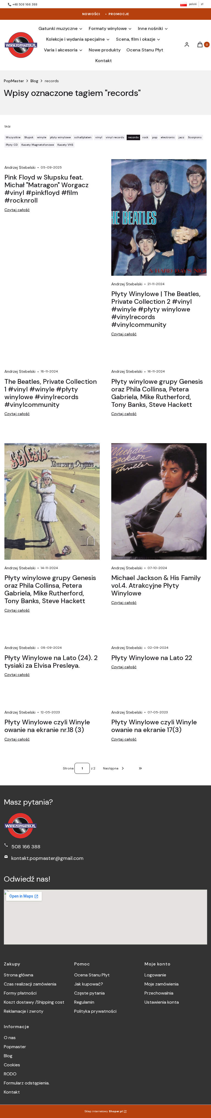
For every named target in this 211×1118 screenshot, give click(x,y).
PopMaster (14, 80)
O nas (10, 1037)
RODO (10, 1074)
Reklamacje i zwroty (23, 1011)
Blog (34, 80)
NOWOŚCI (91, 14)
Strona (68, 768)
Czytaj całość (17, 209)
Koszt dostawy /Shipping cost (34, 1002)
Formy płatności (20, 993)
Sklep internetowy (104, 1111)
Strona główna (18, 975)
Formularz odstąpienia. (26, 1083)
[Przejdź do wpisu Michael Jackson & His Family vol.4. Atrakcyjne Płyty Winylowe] (159, 501)
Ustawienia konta (162, 1002)
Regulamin (84, 1002)
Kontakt (12, 1092)
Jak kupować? (88, 984)
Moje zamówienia (162, 984)
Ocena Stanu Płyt (92, 975)
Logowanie (155, 975)
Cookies (12, 1065)
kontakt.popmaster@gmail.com (47, 858)
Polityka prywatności (95, 1011)
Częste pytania (89, 993)
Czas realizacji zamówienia (30, 984)
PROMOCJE (119, 14)
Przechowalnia (159, 993)
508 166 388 (25, 846)
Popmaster (15, 1047)
